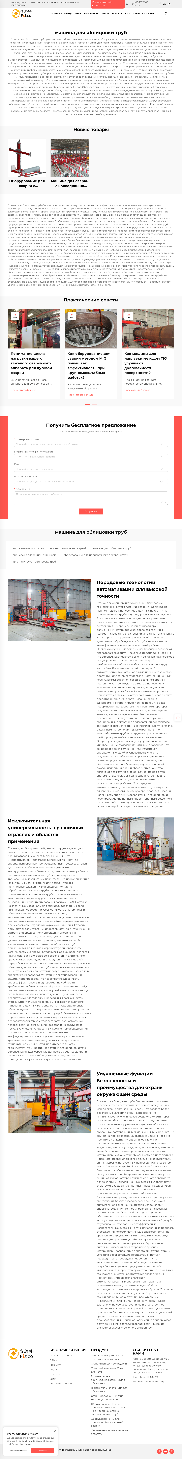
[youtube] (164, 4)
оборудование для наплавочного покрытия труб (96, 555)
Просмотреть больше (23, 390)
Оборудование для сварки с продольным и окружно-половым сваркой (27, 183)
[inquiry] (177, 717)
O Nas (78, 13)
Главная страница (61, 13)
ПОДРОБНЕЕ (27, 157)
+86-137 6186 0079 (141, 4)
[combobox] (21, 456)
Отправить (91, 511)
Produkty (90, 13)
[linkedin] (169, 4)
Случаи (105, 13)
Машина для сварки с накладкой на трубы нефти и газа (70, 183)
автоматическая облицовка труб (34, 561)
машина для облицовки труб (112, 548)
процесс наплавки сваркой (68, 548)
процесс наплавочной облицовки (35, 555)
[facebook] (160, 4)
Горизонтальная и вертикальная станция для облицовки (108, 1380)
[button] (87, 404)
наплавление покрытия (28, 548)
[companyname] (21, 13)
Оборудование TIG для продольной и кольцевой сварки (107, 1422)
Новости (117, 13)
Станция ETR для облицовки (109, 1363)
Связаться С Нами (144, 13)
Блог (128, 13)
